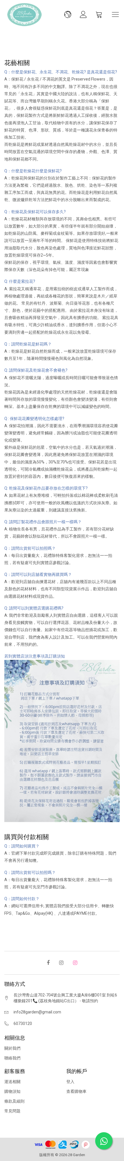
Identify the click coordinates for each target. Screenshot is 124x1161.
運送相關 (12, 1082)
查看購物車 (76, 1091)
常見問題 (12, 1111)
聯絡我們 (12, 1058)
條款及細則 (14, 1101)
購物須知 (12, 1091)
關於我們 (12, 1048)
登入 (70, 1082)
